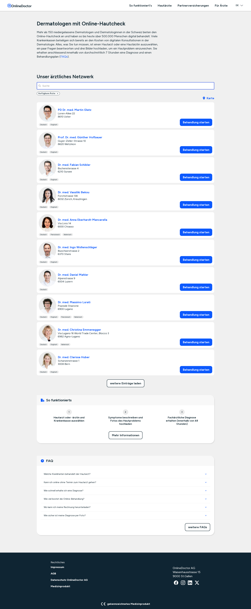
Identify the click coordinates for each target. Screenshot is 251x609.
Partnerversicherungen (193, 5)
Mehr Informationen (125, 435)
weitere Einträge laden (125, 383)
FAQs (64, 56)
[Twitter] (197, 582)
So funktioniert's (140, 5)
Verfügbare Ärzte (46, 93)
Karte (210, 98)
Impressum (57, 567)
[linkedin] (190, 582)
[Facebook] (176, 582)
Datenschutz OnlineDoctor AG (69, 580)
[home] (20, 5)
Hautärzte (165, 5)
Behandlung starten (196, 122)
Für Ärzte (221, 5)
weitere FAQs (197, 527)
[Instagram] (183, 582)
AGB (53, 573)
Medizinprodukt (60, 586)
